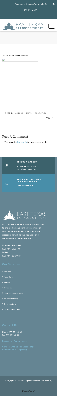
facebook (19, 113)
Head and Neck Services (13, 293)
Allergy (7, 282)
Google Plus (40, 113)
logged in (22, 142)
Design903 (27, 391)
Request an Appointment (14, 341)
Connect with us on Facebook (16, 346)
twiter (29, 113)
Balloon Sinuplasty (11, 298)
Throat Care (8, 288)
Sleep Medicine (10, 304)
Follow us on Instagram (13, 349)
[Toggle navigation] (51, 26)
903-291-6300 (30, 10)
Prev (47, 118)
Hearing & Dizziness (12, 309)
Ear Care (7, 272)
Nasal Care (8, 277)
